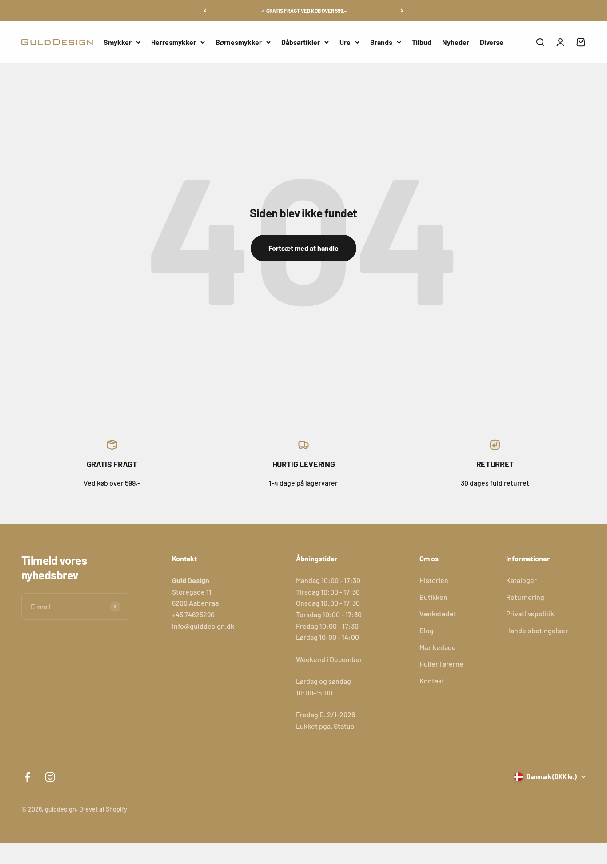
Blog (426, 630)
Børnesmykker (239, 42)
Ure (345, 42)
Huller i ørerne (441, 663)
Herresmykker (173, 42)
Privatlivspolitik (530, 613)
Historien (433, 580)
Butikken (433, 597)
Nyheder (455, 42)
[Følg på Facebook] (27, 777)
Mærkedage (437, 647)
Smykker (118, 42)
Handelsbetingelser (537, 630)
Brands (381, 42)
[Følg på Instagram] (50, 777)
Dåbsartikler (300, 42)
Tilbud (421, 42)
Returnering (525, 597)
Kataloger (521, 580)
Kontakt (431, 680)
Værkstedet (437, 613)
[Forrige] (205, 10)
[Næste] (401, 10)
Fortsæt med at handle (303, 248)
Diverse (491, 42)
